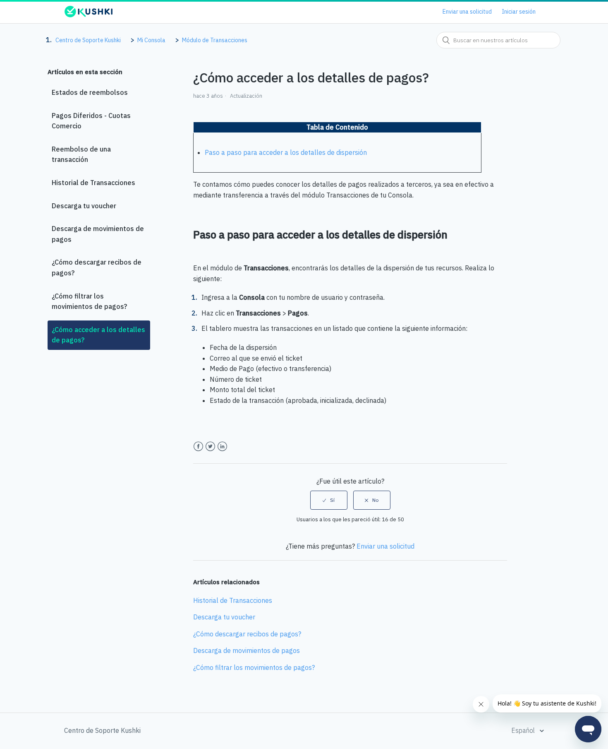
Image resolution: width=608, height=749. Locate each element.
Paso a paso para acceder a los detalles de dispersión (286, 152)
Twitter (210, 446)
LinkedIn (222, 446)
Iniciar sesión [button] (519, 11)
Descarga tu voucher (84, 206)
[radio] (328, 500)
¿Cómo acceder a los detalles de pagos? (98, 334)
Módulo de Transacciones (214, 40)
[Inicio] (88, 15)
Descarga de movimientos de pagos (98, 233)
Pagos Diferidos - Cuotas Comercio (91, 120)
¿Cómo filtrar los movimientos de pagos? (89, 301)
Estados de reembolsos (90, 92)
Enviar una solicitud (467, 11)
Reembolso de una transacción (81, 154)
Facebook (198, 446)
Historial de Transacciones (93, 182)
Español (523, 730)
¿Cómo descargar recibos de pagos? (96, 267)
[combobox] (498, 40)
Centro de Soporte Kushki (88, 40)
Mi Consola (151, 40)
